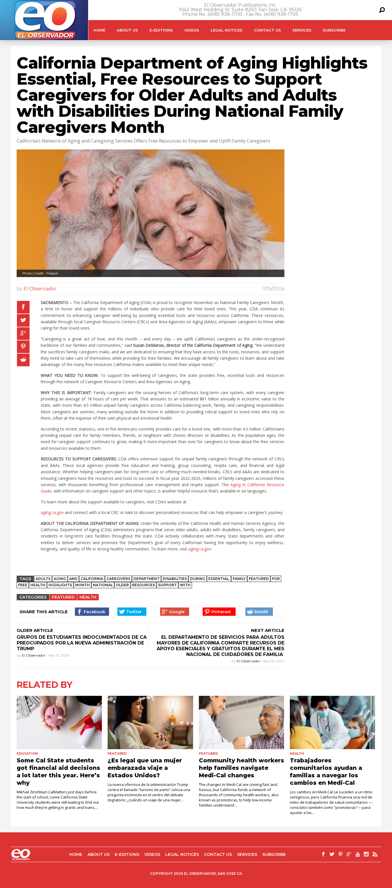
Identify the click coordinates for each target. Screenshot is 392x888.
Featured (63, 597)
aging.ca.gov (52, 512)
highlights (60, 585)
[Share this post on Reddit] (23, 360)
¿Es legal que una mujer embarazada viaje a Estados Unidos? (145, 768)
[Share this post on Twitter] (23, 320)
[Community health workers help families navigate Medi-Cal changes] (241, 722)
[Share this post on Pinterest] (23, 346)
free (22, 585)
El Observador (40, 288)
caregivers (118, 579)
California (92, 579)
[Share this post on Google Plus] (23, 333)
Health (37, 585)
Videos (191, 30)
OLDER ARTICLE (35, 630)
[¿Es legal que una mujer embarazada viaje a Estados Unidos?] (150, 722)
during (197, 579)
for (276, 579)
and (73, 579)
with (185, 585)
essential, (219, 579)
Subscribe (334, 30)
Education (27, 753)
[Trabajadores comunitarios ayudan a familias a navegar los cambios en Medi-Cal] (332, 722)
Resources (143, 585)
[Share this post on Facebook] (23, 307)
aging (60, 579)
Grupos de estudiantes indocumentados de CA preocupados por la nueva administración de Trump (82, 642)
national (103, 585)
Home (99, 30)
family (239, 579)
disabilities (175, 579)
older (122, 585)
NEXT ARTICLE (267, 630)
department (146, 579)
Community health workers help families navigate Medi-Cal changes (241, 768)
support (167, 585)
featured (259, 579)
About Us (127, 30)
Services (301, 30)
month (82, 585)
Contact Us (267, 30)
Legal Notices (226, 30)
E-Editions (161, 30)
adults (43, 579)
